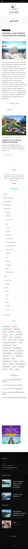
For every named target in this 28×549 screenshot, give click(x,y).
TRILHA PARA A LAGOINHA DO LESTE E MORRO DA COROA (19, 513)
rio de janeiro (20, 350)
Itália (6, 298)
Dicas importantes (7, 201)
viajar (14, 366)
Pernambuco (9, 235)
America (5, 194)
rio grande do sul (18, 353)
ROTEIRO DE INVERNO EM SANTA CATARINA (16, 397)
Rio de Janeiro (9, 238)
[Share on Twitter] (8, 109)
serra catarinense (6, 361)
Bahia (7, 227)
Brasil (6, 224)
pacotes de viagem (7, 345)
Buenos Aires (9, 219)
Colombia (7, 261)
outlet (20, 342)
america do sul (6, 326)
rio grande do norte (7, 353)
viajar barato (21, 366)
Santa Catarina (6, 30)
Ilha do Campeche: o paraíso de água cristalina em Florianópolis (18, 484)
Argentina (7, 212)
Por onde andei (6, 205)
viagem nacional (6, 366)
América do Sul (7, 208)
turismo (15, 361)
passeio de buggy (16, 347)
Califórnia (7, 284)
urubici (21, 361)
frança (10, 337)
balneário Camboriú (7, 329)
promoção (12, 350)
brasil (4, 331)
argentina (14, 326)
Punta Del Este (9, 272)
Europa (6, 287)
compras (19, 331)
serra (13, 358)
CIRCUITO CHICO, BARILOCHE (18, 495)
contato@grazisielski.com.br (11, 467)
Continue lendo (7, 155)
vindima (5, 369)
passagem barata (6, 347)
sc (12, 355)
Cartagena (8, 265)
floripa (4, 337)
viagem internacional (20, 364)
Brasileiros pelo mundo (8, 197)
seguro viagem (6, 358)
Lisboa (9, 339)
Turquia (7, 309)
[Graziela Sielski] (14, 9)
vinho (11, 369)
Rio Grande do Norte (11, 242)
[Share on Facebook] (6, 109)
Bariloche (8, 215)
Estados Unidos (8, 280)
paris (15, 345)
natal (15, 339)
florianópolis (19, 334)
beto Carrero (17, 329)
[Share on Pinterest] (12, 109)
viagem (11, 364)
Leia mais (14, 183)
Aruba (5, 276)
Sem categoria (6, 314)
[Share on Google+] (10, 109)
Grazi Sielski (6, 38)
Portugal (7, 305)
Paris (7, 294)
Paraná (8, 231)
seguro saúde (19, 355)
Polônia (7, 302)
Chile (6, 257)
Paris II (15, 522)
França (6, 291)
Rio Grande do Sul (10, 245)
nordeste (21, 339)
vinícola (17, 369)
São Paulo (8, 253)
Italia (4, 339)
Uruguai (7, 268)
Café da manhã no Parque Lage (15, 385)
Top (14, 545)
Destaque (5, 334)
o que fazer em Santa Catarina (9, 342)
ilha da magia (17, 337)
